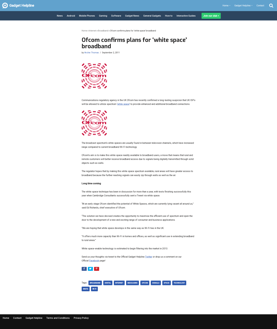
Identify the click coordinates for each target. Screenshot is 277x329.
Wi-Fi (94, 289)
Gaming (103, 15)
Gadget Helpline (34, 318)
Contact (260, 5)
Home (84, 31)
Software (116, 15)
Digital (108, 283)
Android (71, 15)
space (166, 283)
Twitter (148, 256)
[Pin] (97, 269)
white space (123, 104)
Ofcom (145, 283)
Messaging (132, 283)
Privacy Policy (81, 318)
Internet (92, 31)
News (60, 15)
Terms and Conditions (58, 318)
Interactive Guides (186, 15)
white (85, 289)
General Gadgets (152, 15)
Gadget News (132, 15)
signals (155, 283)
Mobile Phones (87, 15)
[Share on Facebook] (84, 269)
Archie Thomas (91, 52)
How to (169, 15)
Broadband (103, 31)
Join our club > (211, 15)
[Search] (271, 5)
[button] (229, 5)
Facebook (94, 260)
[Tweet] (90, 269)
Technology (179, 283)
